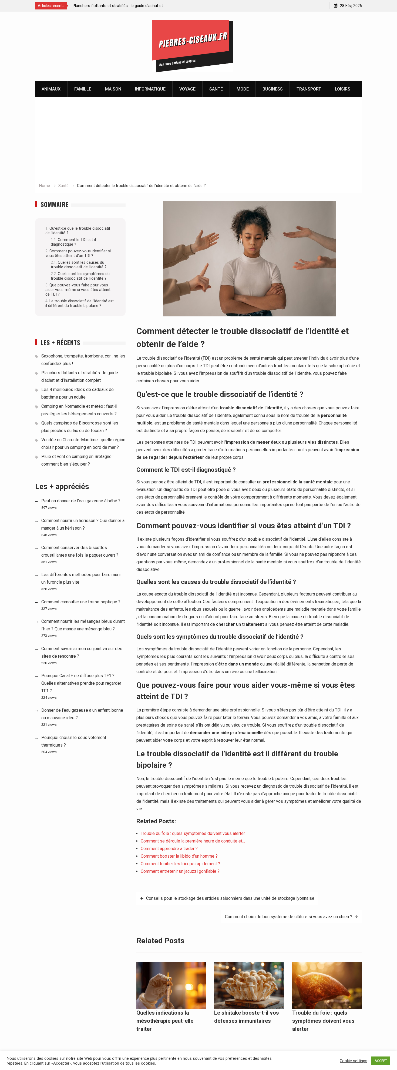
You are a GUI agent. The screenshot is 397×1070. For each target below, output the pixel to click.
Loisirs (342, 89)
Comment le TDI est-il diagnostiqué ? (73, 242)
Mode (243, 89)
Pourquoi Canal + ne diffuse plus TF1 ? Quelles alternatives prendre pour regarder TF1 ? (81, 683)
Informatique (150, 89)
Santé (216, 89)
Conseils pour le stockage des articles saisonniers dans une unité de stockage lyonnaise (230, 898)
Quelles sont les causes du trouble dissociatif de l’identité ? (78, 264)
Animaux (51, 89)
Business (273, 89)
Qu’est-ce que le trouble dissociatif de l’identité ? (77, 230)
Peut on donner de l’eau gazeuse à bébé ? (80, 500)
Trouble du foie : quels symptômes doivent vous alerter (323, 1020)
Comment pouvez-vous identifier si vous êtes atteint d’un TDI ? (78, 253)
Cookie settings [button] (353, 1060)
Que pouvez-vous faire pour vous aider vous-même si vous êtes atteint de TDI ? (77, 290)
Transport (309, 89)
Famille (82, 89)
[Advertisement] (198, 141)
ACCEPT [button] (381, 1061)
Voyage (187, 89)
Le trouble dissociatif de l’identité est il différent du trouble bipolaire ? (79, 303)
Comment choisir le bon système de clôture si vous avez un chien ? (288, 916)
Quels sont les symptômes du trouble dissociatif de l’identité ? (80, 276)
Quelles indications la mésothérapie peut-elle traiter (164, 1020)
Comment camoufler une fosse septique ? (80, 601)
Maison (113, 89)
